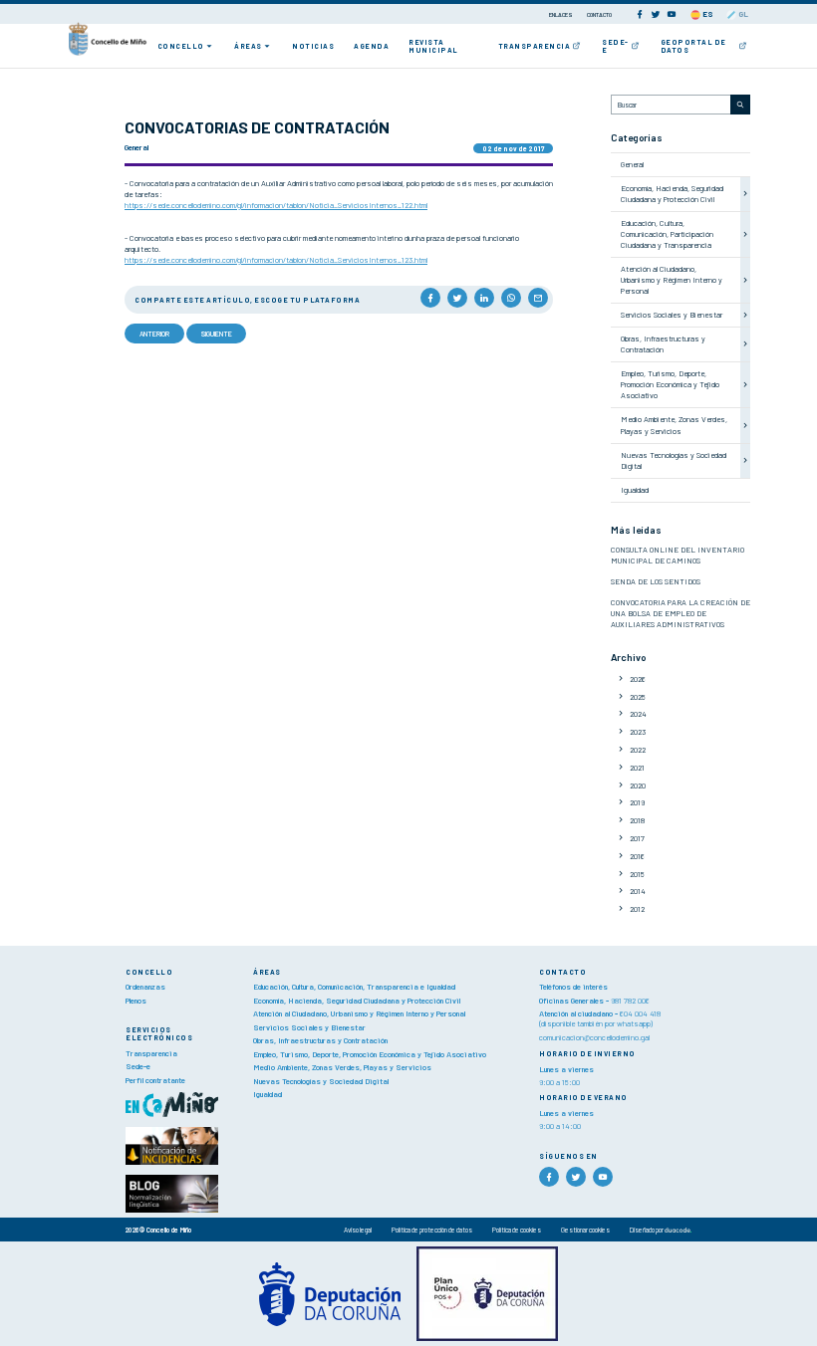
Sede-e (615, 46)
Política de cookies (516, 1230)
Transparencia (534, 46)
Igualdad (635, 490)
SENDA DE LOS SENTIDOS (655, 581)
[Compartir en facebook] (430, 298)
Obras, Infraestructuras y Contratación (663, 344)
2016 (637, 856)
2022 (638, 750)
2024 (638, 714)
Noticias (313, 46)
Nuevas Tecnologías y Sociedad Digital (321, 1081)
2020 (638, 785)
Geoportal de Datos (693, 46)
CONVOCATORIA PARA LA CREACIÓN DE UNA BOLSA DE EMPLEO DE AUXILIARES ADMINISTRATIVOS (680, 613)
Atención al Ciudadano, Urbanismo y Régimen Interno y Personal (671, 280)
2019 (637, 802)
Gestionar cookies (585, 1230)
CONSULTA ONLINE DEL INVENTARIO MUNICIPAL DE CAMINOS (677, 555)
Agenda (371, 46)
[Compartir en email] (538, 298)
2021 (637, 768)
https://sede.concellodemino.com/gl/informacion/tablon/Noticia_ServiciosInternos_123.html (276, 260)
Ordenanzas (145, 987)
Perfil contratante (155, 1080)
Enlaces (561, 14)
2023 (638, 732)
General (632, 164)
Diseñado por (647, 1230)
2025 (638, 697)
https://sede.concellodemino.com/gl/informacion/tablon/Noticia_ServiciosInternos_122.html (276, 205)
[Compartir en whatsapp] (511, 298)
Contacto (599, 14)
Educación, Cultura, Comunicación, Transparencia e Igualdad (354, 987)
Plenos (136, 1001)
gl (742, 14)
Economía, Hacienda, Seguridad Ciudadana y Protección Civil (672, 193)
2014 (638, 891)
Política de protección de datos (432, 1230)
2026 (638, 679)
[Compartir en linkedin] (484, 298)
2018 (637, 820)
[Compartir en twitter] (457, 298)
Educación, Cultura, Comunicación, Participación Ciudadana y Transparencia (667, 234)
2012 (637, 909)
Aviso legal (358, 1230)
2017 (637, 838)
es (706, 14)
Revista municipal (433, 46)
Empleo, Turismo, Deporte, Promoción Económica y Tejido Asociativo (670, 384)
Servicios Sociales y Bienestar (671, 315)
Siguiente (216, 333)
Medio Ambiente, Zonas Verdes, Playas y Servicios (674, 424)
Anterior (154, 333)
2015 (637, 874)
